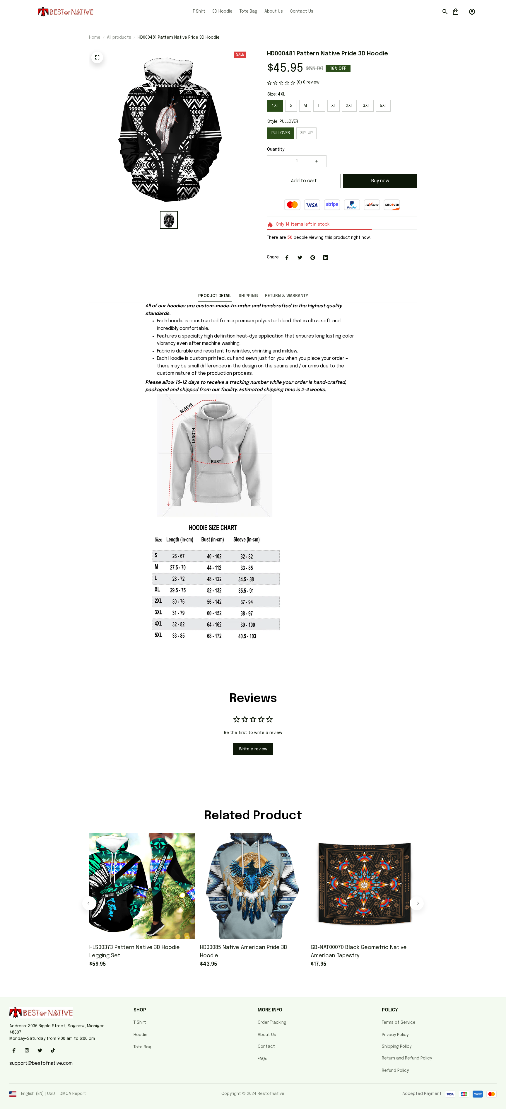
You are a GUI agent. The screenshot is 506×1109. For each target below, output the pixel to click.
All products (119, 37)
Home (94, 37)
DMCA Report (73, 1094)
